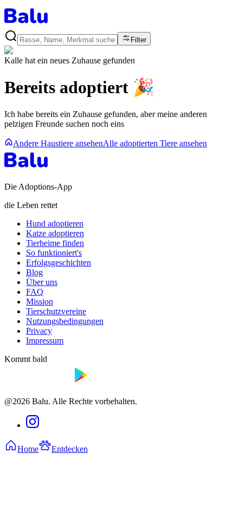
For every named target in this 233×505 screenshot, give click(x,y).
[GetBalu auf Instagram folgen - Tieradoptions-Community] (32, 425)
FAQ (34, 291)
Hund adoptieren (54, 223)
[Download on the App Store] (36, 382)
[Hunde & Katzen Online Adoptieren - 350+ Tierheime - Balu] (26, 24)
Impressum (44, 340)
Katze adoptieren (55, 233)
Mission (39, 301)
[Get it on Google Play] (106, 382)
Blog (34, 272)
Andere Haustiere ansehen (58, 143)
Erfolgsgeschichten (58, 262)
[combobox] (67, 40)
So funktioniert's (54, 252)
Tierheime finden (55, 243)
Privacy (39, 330)
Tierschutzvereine (56, 311)
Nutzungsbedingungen (64, 321)
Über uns (41, 282)
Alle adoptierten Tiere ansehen (155, 143)
